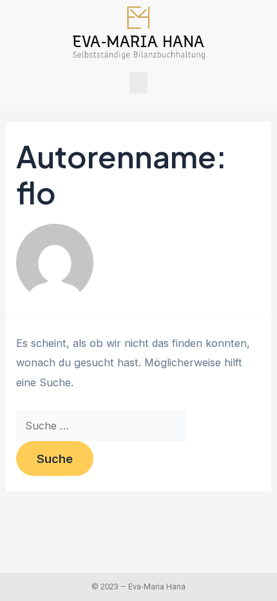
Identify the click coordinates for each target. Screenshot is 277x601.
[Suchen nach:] (101, 425)
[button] (138, 83)
